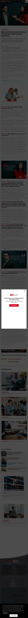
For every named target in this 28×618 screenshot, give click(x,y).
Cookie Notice (5, 613)
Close (25, 291)
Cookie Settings (13, 615)
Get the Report (14, 305)
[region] (14, 611)
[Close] (25, 605)
